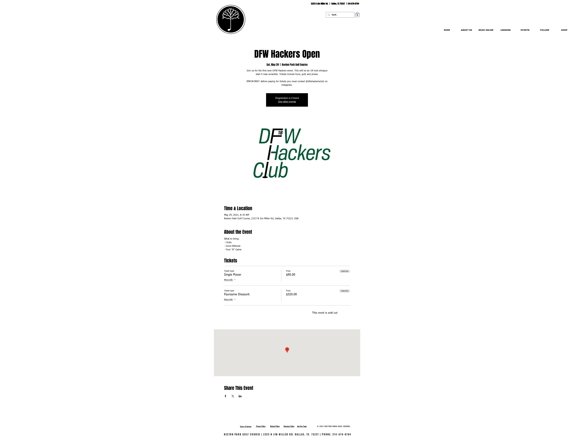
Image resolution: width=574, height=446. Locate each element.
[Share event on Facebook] (225, 396)
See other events (287, 101)
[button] (357, 14)
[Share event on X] (232, 396)
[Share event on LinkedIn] (240, 396)
